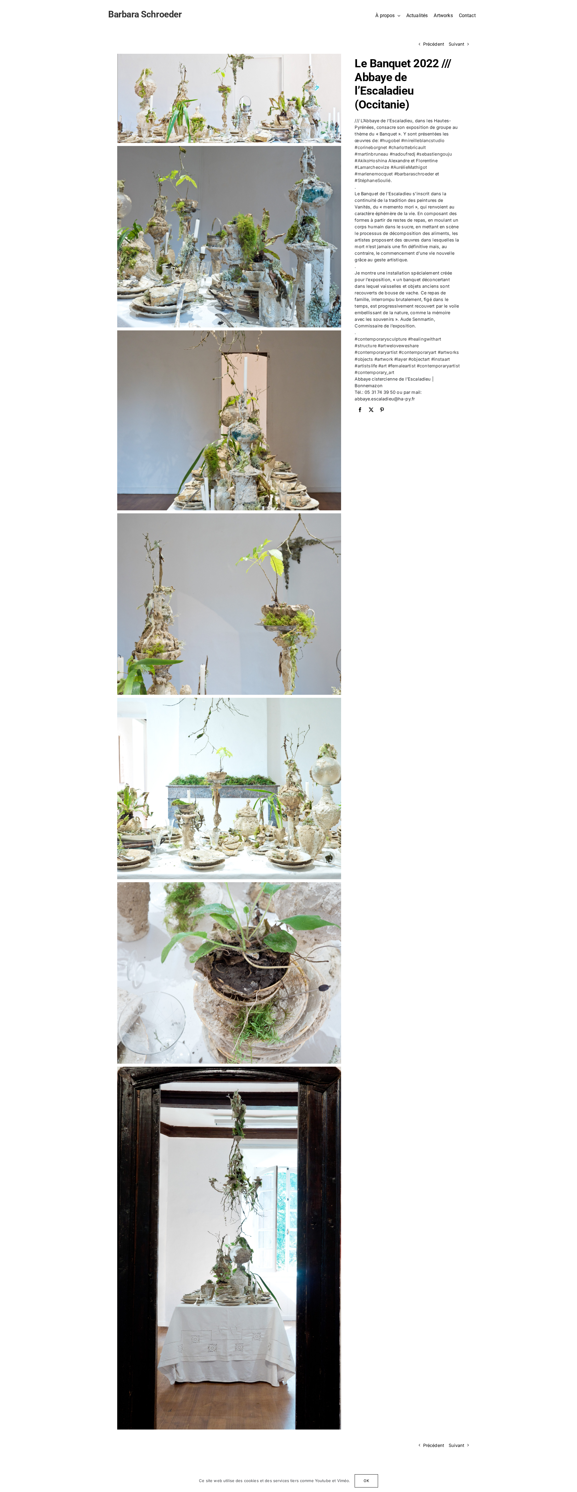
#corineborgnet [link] (371, 147)
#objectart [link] (419, 359)
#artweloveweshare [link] (398, 345)
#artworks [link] (448, 352)
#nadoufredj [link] (403, 153)
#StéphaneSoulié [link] (372, 180)
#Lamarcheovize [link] (372, 167)
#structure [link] (365, 345)
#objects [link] (364, 359)
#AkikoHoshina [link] (371, 160)
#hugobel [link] (390, 140)
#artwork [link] (383, 359)
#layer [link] (400, 359)
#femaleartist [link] (402, 365)
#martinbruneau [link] (371, 153)
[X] (371, 410)
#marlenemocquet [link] (374, 173)
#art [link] (382, 365)
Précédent (433, 44)
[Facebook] (360, 410)
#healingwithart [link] (424, 339)
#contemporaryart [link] (417, 352)
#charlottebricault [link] (407, 147)
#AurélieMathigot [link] (409, 167)
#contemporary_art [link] (374, 372)
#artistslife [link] (366, 365)
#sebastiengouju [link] (434, 153)
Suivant (457, 44)
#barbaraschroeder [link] (414, 173)
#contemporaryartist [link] (376, 352)
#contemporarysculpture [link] (381, 339)
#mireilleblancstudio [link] (422, 140)
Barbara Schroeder (145, 14)
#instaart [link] (440, 359)
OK (366, 1480)
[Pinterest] (382, 410)
